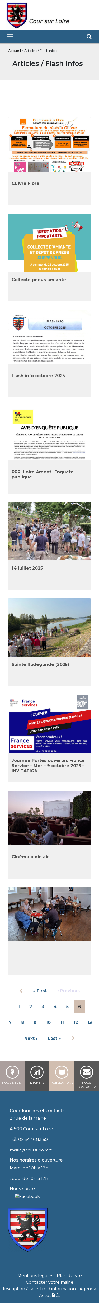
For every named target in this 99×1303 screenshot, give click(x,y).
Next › (30, 1038)
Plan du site (69, 1275)
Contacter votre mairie (49, 1282)
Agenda (87, 1288)
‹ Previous (68, 990)
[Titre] (11, 1196)
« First (40, 990)
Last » (54, 1038)
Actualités (49, 1295)
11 (62, 1022)
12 (75, 1022)
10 (48, 1022)
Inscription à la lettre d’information (39, 1288)
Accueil (14, 51)
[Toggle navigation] (10, 36)
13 (89, 1022)
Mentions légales (35, 1275)
